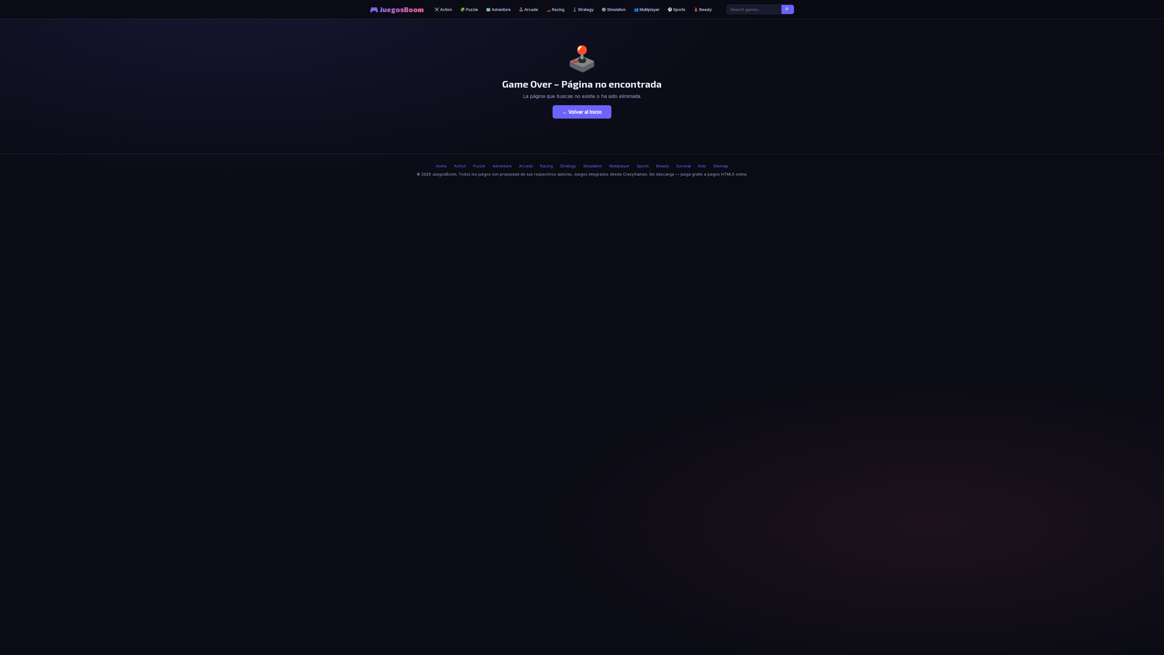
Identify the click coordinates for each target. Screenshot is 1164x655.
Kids (702, 166)
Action (460, 166)
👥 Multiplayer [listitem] (647, 9)
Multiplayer (619, 166)
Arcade (526, 166)
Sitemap (720, 166)
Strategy (568, 166)
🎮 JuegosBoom (397, 9)
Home (441, 166)
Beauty (662, 166)
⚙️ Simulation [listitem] (613, 9)
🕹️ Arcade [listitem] (528, 9)
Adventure (502, 166)
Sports (643, 166)
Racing (546, 166)
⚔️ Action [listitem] (443, 9)
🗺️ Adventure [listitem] (498, 9)
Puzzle (479, 166)
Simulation (592, 166)
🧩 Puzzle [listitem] (469, 9)
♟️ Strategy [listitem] (583, 9)
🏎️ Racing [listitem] (555, 9)
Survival (683, 166)
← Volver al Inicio (582, 112)
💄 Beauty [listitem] (703, 9)
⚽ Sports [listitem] (676, 9)
